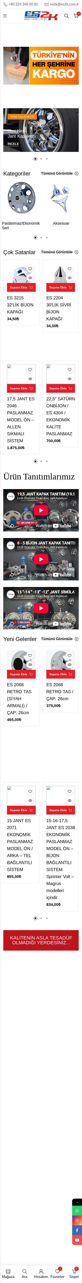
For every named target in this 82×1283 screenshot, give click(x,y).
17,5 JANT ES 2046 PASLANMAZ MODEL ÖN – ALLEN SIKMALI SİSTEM (21, 419)
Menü (5, 16)
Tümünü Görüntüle (57, 173)
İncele (13, 144)
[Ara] (66, 15)
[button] (38, 96)
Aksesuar (61, 223)
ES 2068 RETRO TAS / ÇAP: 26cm (59, 691)
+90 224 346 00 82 (23, 4)
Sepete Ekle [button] (18, 287)
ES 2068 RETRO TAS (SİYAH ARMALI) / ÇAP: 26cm (19, 698)
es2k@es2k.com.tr (64, 4)
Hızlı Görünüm (30, 277)
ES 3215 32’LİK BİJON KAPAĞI (20, 304)
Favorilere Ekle (30, 268)
